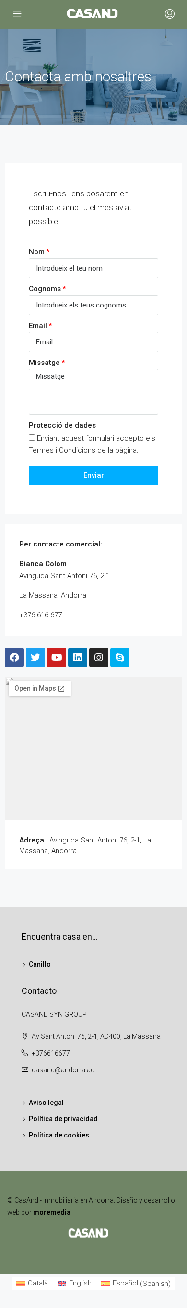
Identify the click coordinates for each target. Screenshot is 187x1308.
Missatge (44, 362)
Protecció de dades (62, 425)
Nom (37, 252)
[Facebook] (14, 657)
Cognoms (45, 288)
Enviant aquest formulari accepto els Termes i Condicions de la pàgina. (92, 444)
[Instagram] (98, 657)
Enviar (93, 475)
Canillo (40, 964)
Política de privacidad (63, 1119)
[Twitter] (35, 657)
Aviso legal (46, 1102)
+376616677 (51, 1053)
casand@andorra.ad (63, 1070)
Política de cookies (59, 1135)
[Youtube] (56, 657)
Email (38, 325)
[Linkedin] (77, 657)
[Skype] (119, 657)
